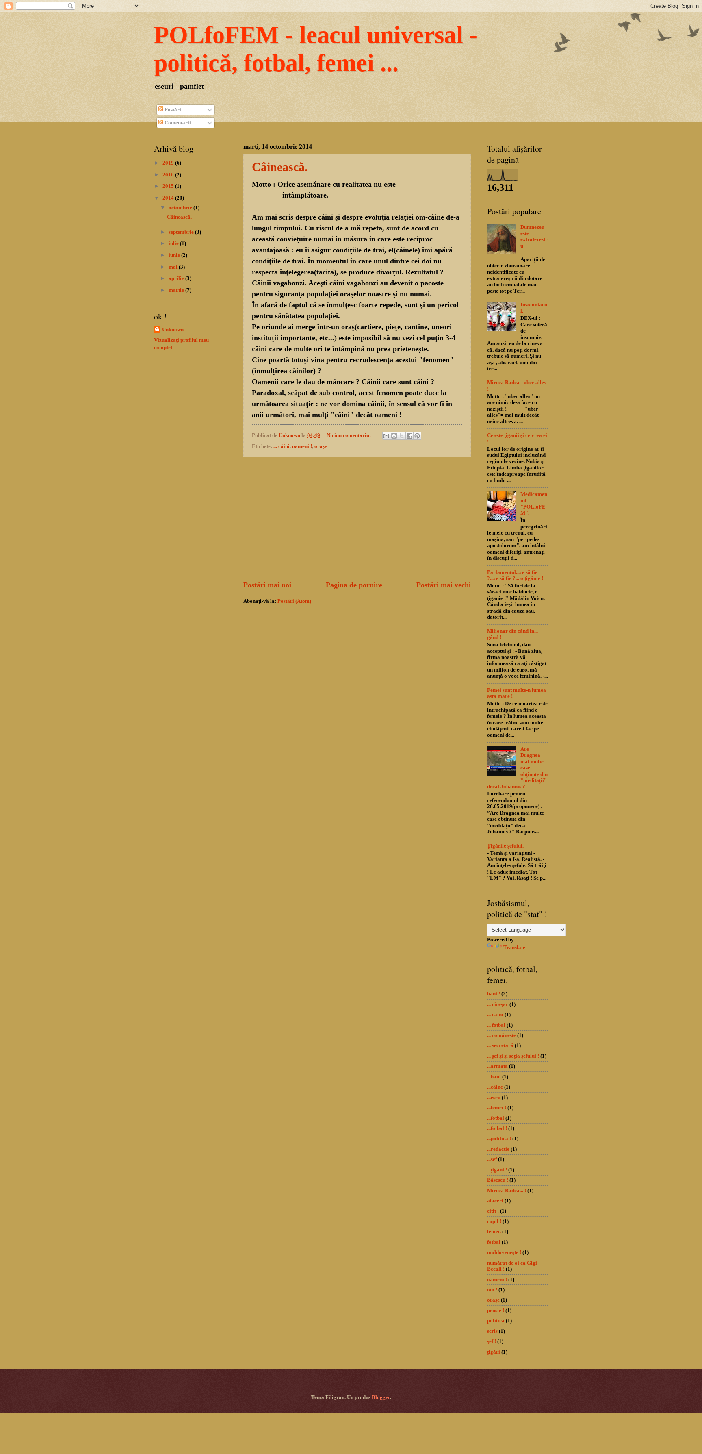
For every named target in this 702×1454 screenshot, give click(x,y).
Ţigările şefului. (505, 846)
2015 (168, 186)
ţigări (493, 1352)
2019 (168, 163)
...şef (492, 1159)
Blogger (381, 1397)
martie (177, 290)
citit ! (493, 1211)
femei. (494, 1231)
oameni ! (302, 446)
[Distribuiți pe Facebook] (409, 436)
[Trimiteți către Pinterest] (417, 436)
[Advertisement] (357, 518)
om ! (492, 1290)
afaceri (495, 1201)
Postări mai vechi (443, 585)
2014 (168, 198)
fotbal (493, 1242)
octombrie (181, 208)
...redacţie (498, 1149)
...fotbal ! (497, 1128)
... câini (281, 446)
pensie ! (495, 1310)
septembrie (182, 232)
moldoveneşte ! (504, 1252)
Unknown (173, 330)
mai (174, 267)
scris (492, 1331)
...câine (495, 1087)
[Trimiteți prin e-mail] (386, 436)
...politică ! (499, 1138)
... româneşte (501, 1035)
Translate (514, 947)
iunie (175, 255)
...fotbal (495, 1118)
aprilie (177, 278)
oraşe (320, 446)
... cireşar (497, 1004)
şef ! (491, 1341)
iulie (174, 243)
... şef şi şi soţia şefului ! (513, 1056)
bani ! (493, 994)
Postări (172, 110)
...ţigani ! (497, 1170)
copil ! (494, 1221)
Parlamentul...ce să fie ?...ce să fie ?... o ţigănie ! (515, 575)
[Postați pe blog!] (394, 436)
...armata (497, 1066)
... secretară (500, 1045)
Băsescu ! (497, 1180)
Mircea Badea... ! (506, 1190)
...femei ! (496, 1108)
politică (496, 1321)
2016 (168, 175)
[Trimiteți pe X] (402, 436)
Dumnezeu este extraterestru (534, 236)
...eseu (493, 1097)
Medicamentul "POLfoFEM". (533, 503)
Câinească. (280, 167)
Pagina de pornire (354, 585)
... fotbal (496, 1025)
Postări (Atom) (294, 601)
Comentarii (177, 123)
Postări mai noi (267, 585)
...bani (494, 1077)
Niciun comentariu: (349, 435)
